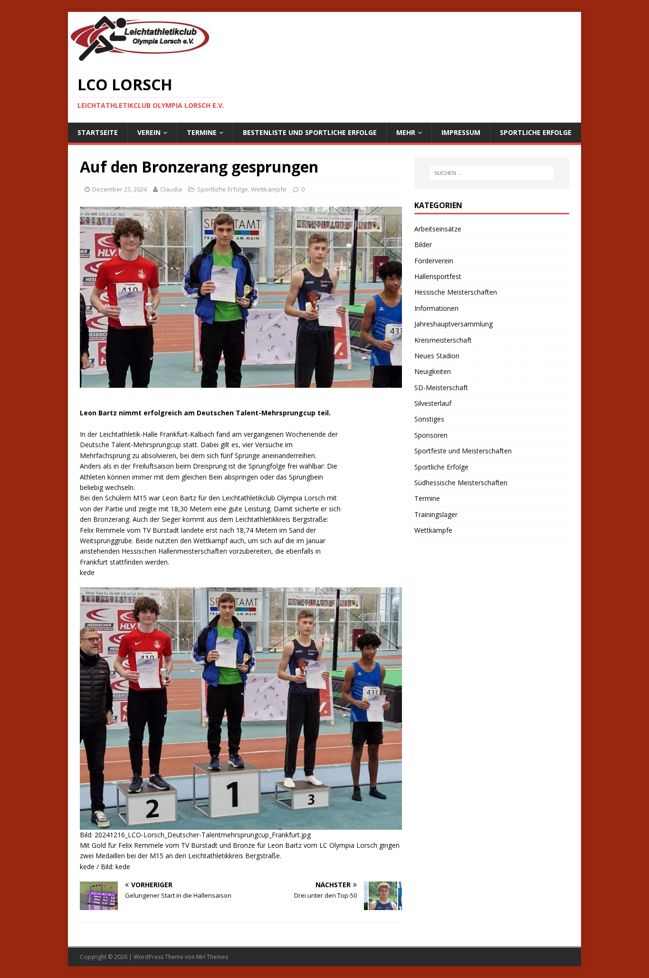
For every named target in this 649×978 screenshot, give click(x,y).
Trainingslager (436, 514)
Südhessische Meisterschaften (460, 482)
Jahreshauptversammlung (453, 323)
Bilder (423, 244)
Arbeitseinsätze (437, 228)
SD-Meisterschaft (441, 387)
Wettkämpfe (268, 189)
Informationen (436, 308)
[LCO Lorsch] (139, 59)
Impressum (460, 132)
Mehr (405, 132)
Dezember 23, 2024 (119, 189)
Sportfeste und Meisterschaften (463, 450)
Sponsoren (431, 435)
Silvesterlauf (432, 403)
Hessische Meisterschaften (455, 292)
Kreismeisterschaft (443, 340)
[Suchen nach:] (492, 173)
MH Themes (212, 957)
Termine (202, 132)
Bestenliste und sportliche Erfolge (310, 132)
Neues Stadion (436, 355)
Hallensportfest (437, 276)
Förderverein (433, 260)
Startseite (97, 132)
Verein (149, 132)
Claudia (171, 189)
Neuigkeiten (432, 371)
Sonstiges (429, 418)
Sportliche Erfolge (536, 132)
